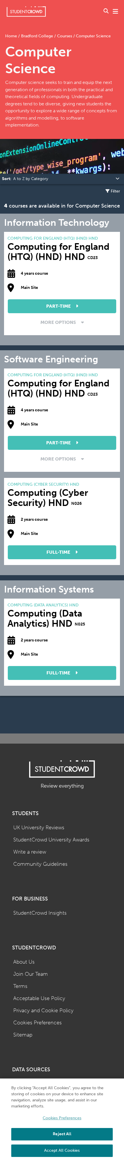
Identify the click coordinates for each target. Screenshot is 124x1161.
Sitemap (22, 1035)
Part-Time (59, 306)
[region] (62, 1120)
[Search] (106, 12)
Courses (64, 36)
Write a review (29, 852)
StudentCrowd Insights (40, 913)
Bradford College (37, 36)
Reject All (62, 1133)
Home (11, 36)
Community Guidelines (40, 864)
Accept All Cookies (62, 1150)
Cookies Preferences (37, 1023)
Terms (20, 986)
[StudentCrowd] (26, 11)
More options (58, 322)
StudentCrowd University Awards (51, 840)
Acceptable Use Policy (39, 998)
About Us (24, 962)
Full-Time (58, 552)
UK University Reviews (38, 828)
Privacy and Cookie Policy (43, 1011)
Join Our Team (30, 974)
